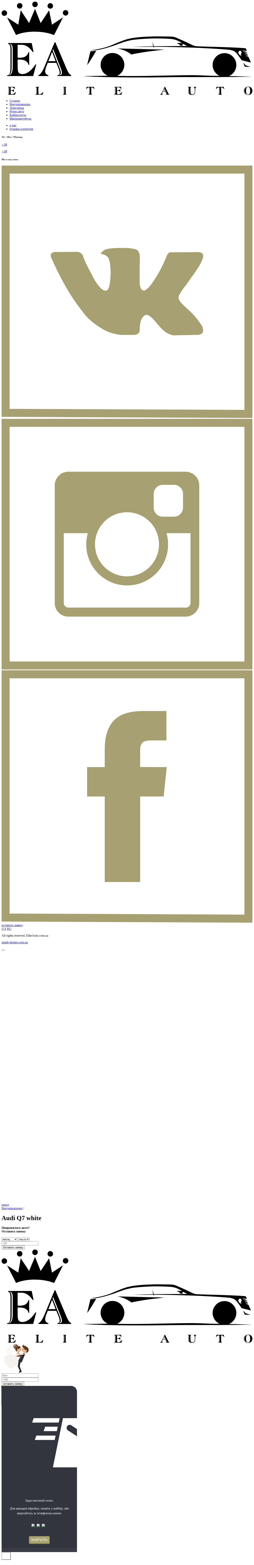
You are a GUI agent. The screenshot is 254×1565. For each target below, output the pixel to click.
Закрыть (39, 1540)
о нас (13, 125)
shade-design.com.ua (15, 942)
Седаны (15, 100)
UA (4, 928)
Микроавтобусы (20, 118)
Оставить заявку (13, 1247)
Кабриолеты (18, 115)
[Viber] (34, 1526)
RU (9, 928)
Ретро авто (17, 111)
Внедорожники (20, 104)
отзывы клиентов (21, 129)
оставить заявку (12, 925)
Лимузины (17, 108)
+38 (4, 144)
